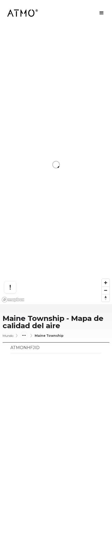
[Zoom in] (105, 282)
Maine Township (49, 336)
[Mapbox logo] (13, 300)
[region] (56, 165)
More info (15, 267)
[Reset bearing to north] (105, 298)
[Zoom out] (105, 290)
